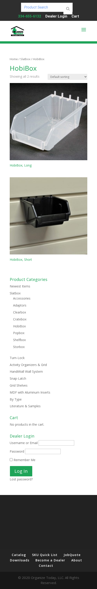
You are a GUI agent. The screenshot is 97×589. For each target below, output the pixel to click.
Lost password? (21, 479)
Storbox (19, 347)
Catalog (19, 555)
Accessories (21, 298)
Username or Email (24, 443)
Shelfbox (19, 340)
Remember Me (24, 460)
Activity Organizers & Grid (28, 365)
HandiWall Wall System (26, 371)
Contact (46, 565)
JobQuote (72, 555)
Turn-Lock (17, 358)
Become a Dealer (50, 560)
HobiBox (19, 326)
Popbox (18, 333)
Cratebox (19, 319)
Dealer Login (56, 16)
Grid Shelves (19, 385)
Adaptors (19, 305)
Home (14, 59)
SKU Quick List (45, 555)
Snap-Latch (18, 378)
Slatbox (25, 59)
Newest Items (20, 286)
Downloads (19, 560)
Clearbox (19, 312)
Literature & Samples (25, 406)
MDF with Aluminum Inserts (30, 392)
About (76, 560)
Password (17, 451)
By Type (16, 399)
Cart (75, 16)
